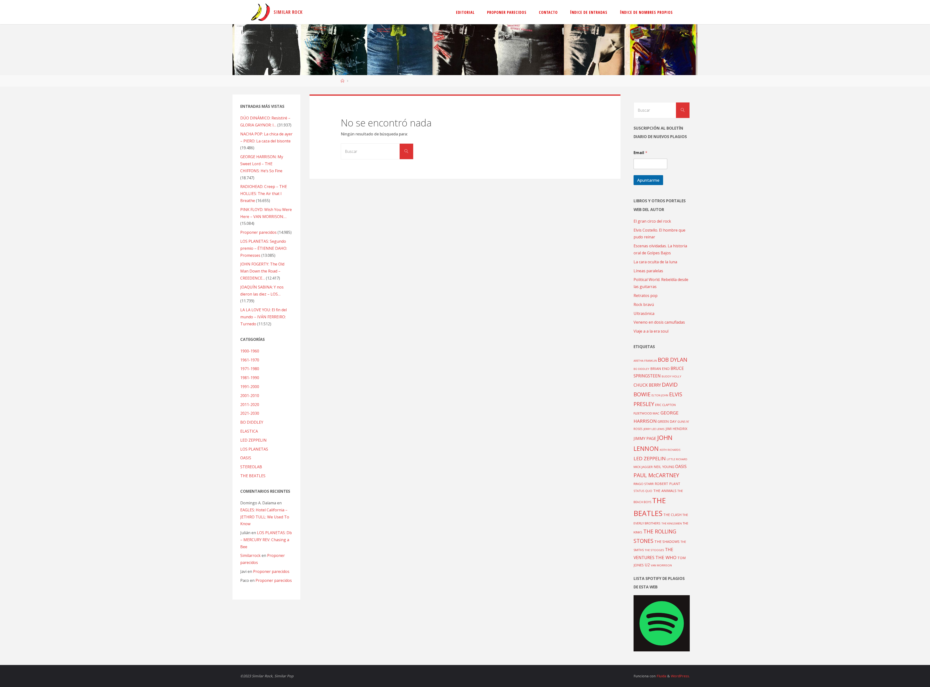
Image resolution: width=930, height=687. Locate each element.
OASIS (245, 458)
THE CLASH (672, 514)
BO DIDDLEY (251, 422)
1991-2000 (249, 386)
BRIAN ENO (660, 368)
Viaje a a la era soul (651, 331)
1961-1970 (249, 360)
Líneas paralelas (648, 270)
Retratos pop (646, 295)
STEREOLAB (251, 466)
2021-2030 (249, 413)
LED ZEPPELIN (253, 440)
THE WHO (665, 557)
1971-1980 (249, 368)
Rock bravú (644, 304)
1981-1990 (249, 377)
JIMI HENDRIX (676, 428)
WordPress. (680, 676)
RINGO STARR (644, 484)
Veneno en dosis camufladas (659, 322)
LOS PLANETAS (254, 449)
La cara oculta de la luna (655, 262)
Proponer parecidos (271, 571)
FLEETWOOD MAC (646, 413)
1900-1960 (249, 351)
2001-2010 (249, 395)
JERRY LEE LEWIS (654, 429)
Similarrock (250, 555)
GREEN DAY (667, 421)
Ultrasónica (644, 313)
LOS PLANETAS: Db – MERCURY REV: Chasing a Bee (266, 539)
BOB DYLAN (672, 359)
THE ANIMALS (664, 490)
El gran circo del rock (652, 221)
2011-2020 (249, 404)
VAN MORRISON (661, 565)
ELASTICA (249, 431)
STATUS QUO (643, 491)
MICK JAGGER (643, 467)
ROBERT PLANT (667, 483)
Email (640, 152)
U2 (647, 565)
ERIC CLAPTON (665, 405)
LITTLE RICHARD (677, 459)
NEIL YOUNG (664, 466)
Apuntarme (648, 180)
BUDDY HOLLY (671, 376)
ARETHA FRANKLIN (645, 360)
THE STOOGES (654, 550)
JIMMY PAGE (645, 438)
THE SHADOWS (667, 541)
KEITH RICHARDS (670, 450)
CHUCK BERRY (647, 385)
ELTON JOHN (659, 395)
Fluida (661, 676)
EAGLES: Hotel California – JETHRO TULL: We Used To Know (264, 517)
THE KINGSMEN (671, 523)
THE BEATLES (252, 475)
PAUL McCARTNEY (656, 475)
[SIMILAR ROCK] (260, 12)
